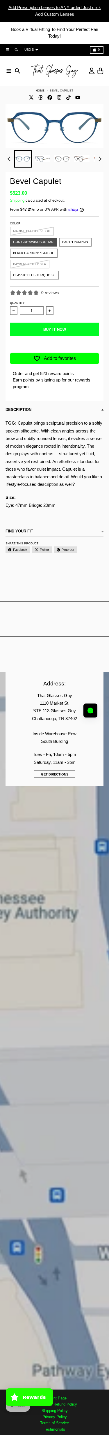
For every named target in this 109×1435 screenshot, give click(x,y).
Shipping (17, 200)
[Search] (17, 71)
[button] (23, 159)
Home (40, 90)
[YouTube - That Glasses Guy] (77, 97)
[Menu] (9, 71)
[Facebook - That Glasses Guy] (49, 97)
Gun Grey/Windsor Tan (33, 242)
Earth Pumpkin (75, 242)
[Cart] (100, 71)
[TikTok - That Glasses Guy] (68, 97)
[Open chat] (90, 711)
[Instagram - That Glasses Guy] (59, 97)
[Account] (91, 71)
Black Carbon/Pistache (33, 253)
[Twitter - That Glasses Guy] (31, 97)
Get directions (54, 774)
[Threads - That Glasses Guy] (40, 97)
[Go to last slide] (9, 159)
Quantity (17, 303)
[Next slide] (99, 159)
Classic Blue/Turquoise (34, 275)
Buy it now (54, 329)
